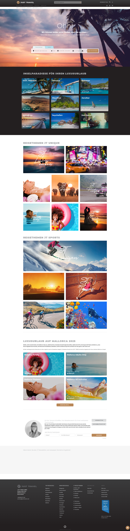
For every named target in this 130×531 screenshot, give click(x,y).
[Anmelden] (112, 2)
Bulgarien (61, 488)
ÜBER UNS (43, 5)
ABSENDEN (99, 435)
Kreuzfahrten (90, 491)
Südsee (47, 503)
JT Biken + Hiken (77, 507)
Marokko (61, 496)
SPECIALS (36, 5)
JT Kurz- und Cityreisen (76, 488)
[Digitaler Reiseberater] (107, 5)
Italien (47, 494)
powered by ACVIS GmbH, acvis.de (65, 529)
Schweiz (61, 505)
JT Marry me (76, 497)
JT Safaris (75, 493)
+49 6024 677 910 (99, 420)
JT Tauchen (76, 509)
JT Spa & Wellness (77, 491)
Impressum (104, 492)
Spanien (61, 509)
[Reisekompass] (109, 5)
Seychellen (62, 507)
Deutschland (62, 490)
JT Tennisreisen (77, 505)
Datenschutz (104, 494)
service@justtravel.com (99, 424)
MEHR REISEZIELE (64, 485)
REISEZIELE (19, 5)
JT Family (75, 495)
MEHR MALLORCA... (65, 405)
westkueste (35, 7)
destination (22, 7)
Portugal (61, 503)
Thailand (61, 513)
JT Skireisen (76, 501)
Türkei (60, 515)
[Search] (80, 2)
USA (60, 517)
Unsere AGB (104, 496)
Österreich (62, 500)
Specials (89, 488)
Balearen (47, 490)
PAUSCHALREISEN (28, 5)
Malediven (47, 498)
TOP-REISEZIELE (49, 485)
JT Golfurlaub (76, 503)
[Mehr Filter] (86, 51)
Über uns (103, 488)
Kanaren (47, 496)
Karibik (61, 492)
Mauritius (47, 500)
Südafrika (61, 511)
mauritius (29, 7)
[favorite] (112, 5)
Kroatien (61, 494)
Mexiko (61, 498)
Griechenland (48, 492)
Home (17, 7)
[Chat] (109, 2)
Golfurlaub (90, 493)
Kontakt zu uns (105, 490)
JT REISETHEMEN (78, 485)
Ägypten (47, 488)
